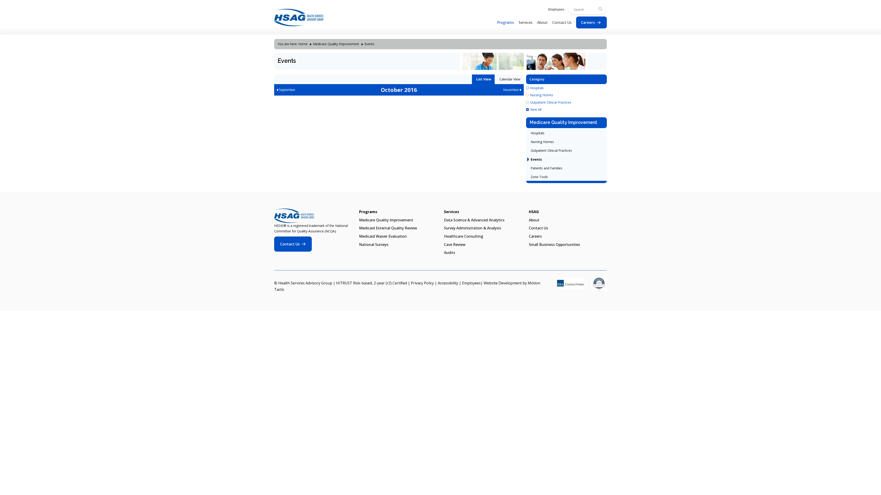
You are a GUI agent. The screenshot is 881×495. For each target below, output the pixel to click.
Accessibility (448, 283)
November (511, 90)
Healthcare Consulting (463, 236)
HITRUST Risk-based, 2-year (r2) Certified (371, 283)
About (542, 22)
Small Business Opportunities (554, 244)
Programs (505, 22)
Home (302, 44)
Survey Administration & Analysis (472, 228)
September (286, 90)
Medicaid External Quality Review (388, 228)
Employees (556, 9)
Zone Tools (539, 177)
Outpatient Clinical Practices (550, 102)
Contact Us (562, 22)
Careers (588, 22)
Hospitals (537, 88)
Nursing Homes (541, 95)
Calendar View (509, 79)
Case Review (455, 244)
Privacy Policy (422, 283)
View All (535, 109)
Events (536, 159)
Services (526, 22)
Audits (449, 252)
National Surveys (373, 244)
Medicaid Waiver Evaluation (383, 236)
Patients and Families (546, 168)
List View (483, 79)
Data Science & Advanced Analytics (474, 220)
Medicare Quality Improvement (336, 44)
